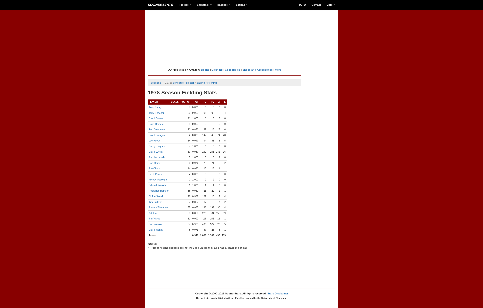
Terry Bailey (155, 107)
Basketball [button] (203, 4)
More (278, 69)
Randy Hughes (157, 146)
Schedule (178, 82)
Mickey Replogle (158, 179)
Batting (201, 82)
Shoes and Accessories (257, 69)
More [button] (329, 4)
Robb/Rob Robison (159, 190)
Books (205, 69)
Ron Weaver (155, 224)
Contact (316, 4)
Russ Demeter (156, 124)
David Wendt (156, 229)
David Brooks (156, 118)
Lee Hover (154, 140)
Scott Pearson (156, 174)
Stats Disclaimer (277, 293)
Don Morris (155, 163)
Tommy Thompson (159, 207)
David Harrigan (157, 135)
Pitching (212, 82)
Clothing (217, 69)
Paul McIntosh (157, 157)
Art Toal (153, 213)
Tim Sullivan (155, 202)
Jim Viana (154, 218)
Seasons (156, 82)
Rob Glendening (157, 129)
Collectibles (232, 69)
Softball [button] (240, 4)
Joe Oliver (154, 168)
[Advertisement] (241, 38)
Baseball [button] (222, 4)
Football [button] (184, 4)
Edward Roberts (157, 185)
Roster (190, 82)
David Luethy (156, 151)
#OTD (302, 4)
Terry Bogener (156, 113)
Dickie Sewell (156, 196)
